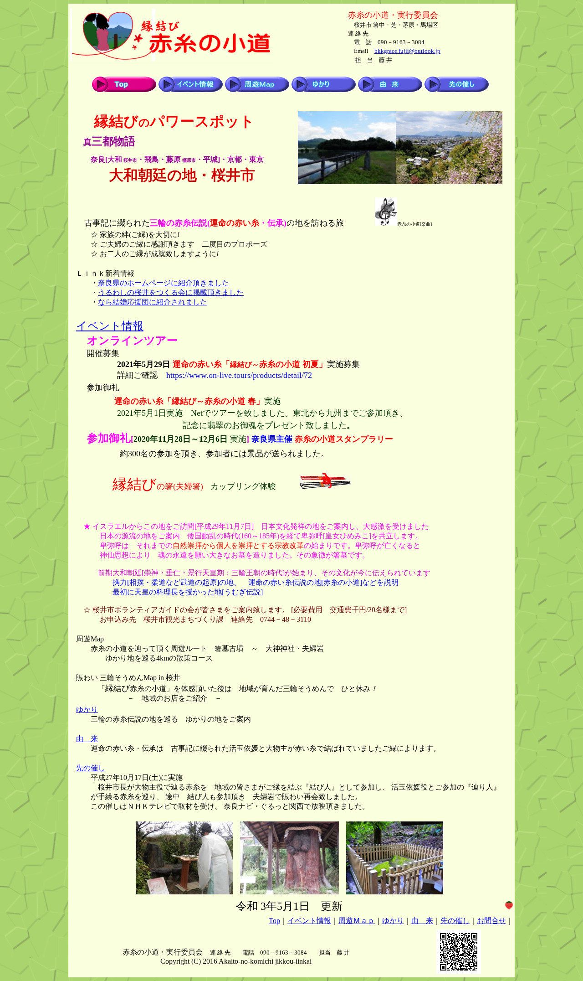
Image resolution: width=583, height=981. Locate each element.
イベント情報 (109, 326)
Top (274, 920)
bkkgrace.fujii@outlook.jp (407, 50)
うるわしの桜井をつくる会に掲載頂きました (171, 292)
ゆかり (87, 709)
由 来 (87, 739)
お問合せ (491, 920)
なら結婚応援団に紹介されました (152, 302)
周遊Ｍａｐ (356, 920)
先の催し (90, 768)
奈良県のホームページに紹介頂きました (163, 283)
